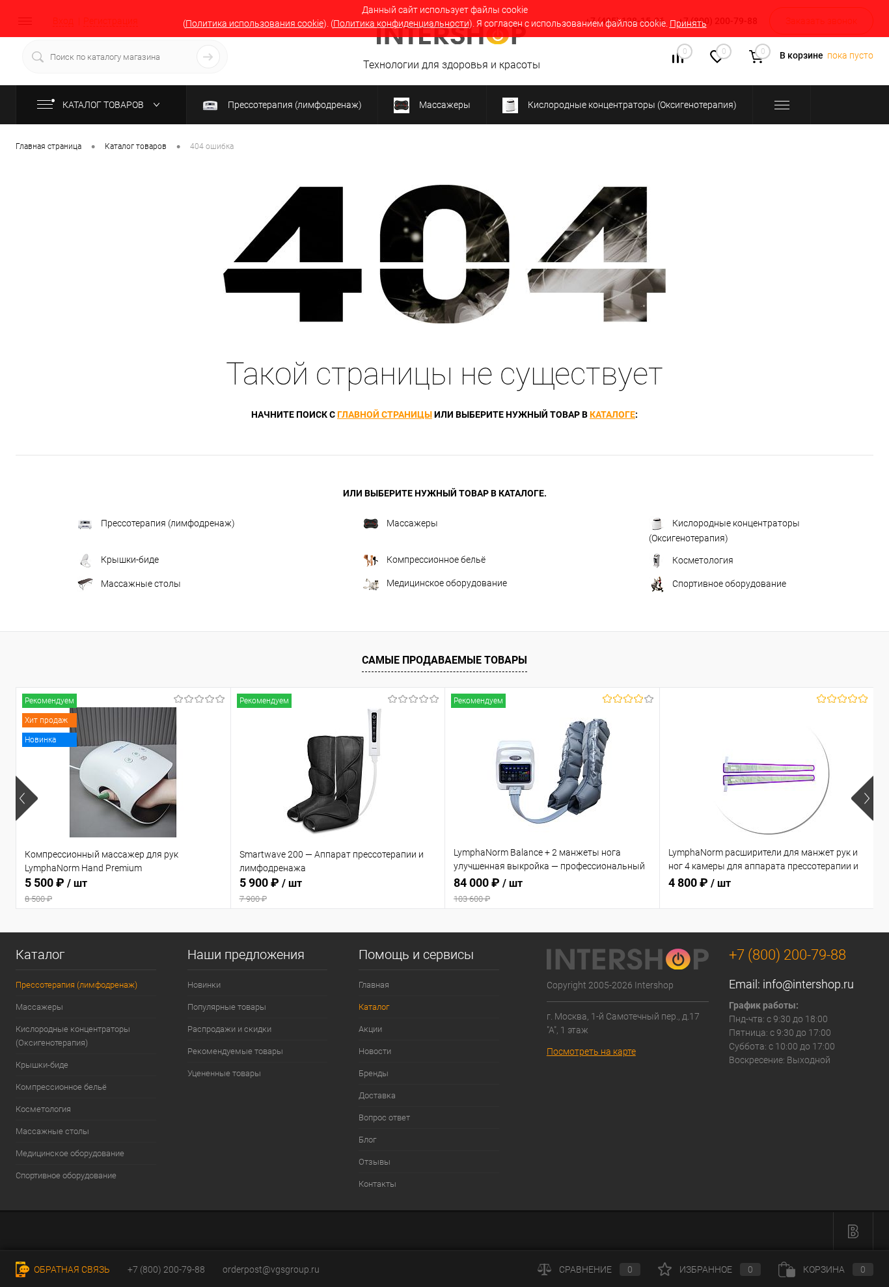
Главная (374, 985)
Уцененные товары (224, 1073)
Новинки (204, 985)
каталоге (612, 414)
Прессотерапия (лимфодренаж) (168, 523)
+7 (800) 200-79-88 (166, 1269)
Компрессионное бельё (436, 559)
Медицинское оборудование (447, 583)
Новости (375, 1051)
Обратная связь (71, 1269)
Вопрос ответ (384, 1117)
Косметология (702, 560)
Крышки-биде (130, 560)
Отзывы (374, 1162)
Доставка (377, 1095)
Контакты (377, 1184)
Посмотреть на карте (591, 1051)
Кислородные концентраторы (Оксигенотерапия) (724, 530)
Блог (367, 1140)
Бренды (374, 1073)
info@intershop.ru (808, 984)
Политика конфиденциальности (401, 23)
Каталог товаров (104, 105)
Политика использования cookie (254, 23)
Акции (370, 1029)
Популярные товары (226, 1007)
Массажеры (412, 523)
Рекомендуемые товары (235, 1051)
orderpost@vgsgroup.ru (271, 1269)
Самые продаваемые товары (444, 660)
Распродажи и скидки (229, 1029)
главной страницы (384, 414)
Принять (688, 23)
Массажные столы (141, 583)
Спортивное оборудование (729, 583)
